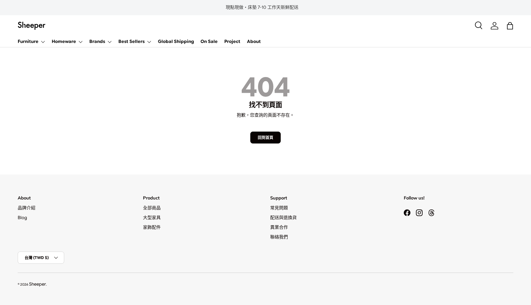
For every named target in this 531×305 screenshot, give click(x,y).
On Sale (209, 41)
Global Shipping (176, 41)
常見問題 (279, 208)
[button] (510, 26)
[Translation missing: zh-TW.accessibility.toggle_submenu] (43, 42)
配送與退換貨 (283, 218)
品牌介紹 (26, 208)
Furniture (28, 41)
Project (232, 41)
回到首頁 (265, 137)
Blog (22, 218)
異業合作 (279, 227)
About (254, 41)
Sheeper (37, 284)
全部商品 (152, 208)
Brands (97, 41)
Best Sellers (131, 41)
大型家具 (152, 218)
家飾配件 (152, 227)
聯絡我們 (279, 237)
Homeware (64, 41)
